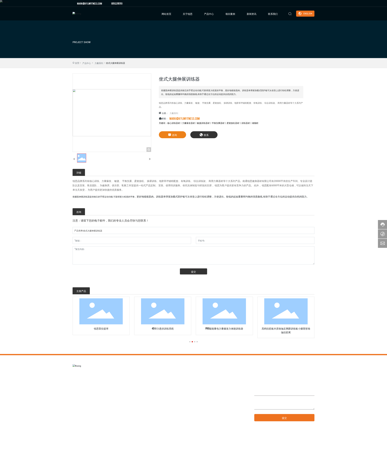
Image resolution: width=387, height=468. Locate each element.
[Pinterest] (313, 3)
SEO (300, 463)
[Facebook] (295, 3)
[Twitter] (304, 3)
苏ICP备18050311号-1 (260, 463)
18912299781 (116, 3)
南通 (295, 463)
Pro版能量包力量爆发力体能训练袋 (224, 328)
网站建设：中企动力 (283, 463)
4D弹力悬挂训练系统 (163, 328)
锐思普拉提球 (101, 328)
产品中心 (86, 63)
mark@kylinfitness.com (89, 3)
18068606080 (218, 410)
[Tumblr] (308, 3)
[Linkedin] (299, 3)
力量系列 (99, 63)
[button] (189, 341)
